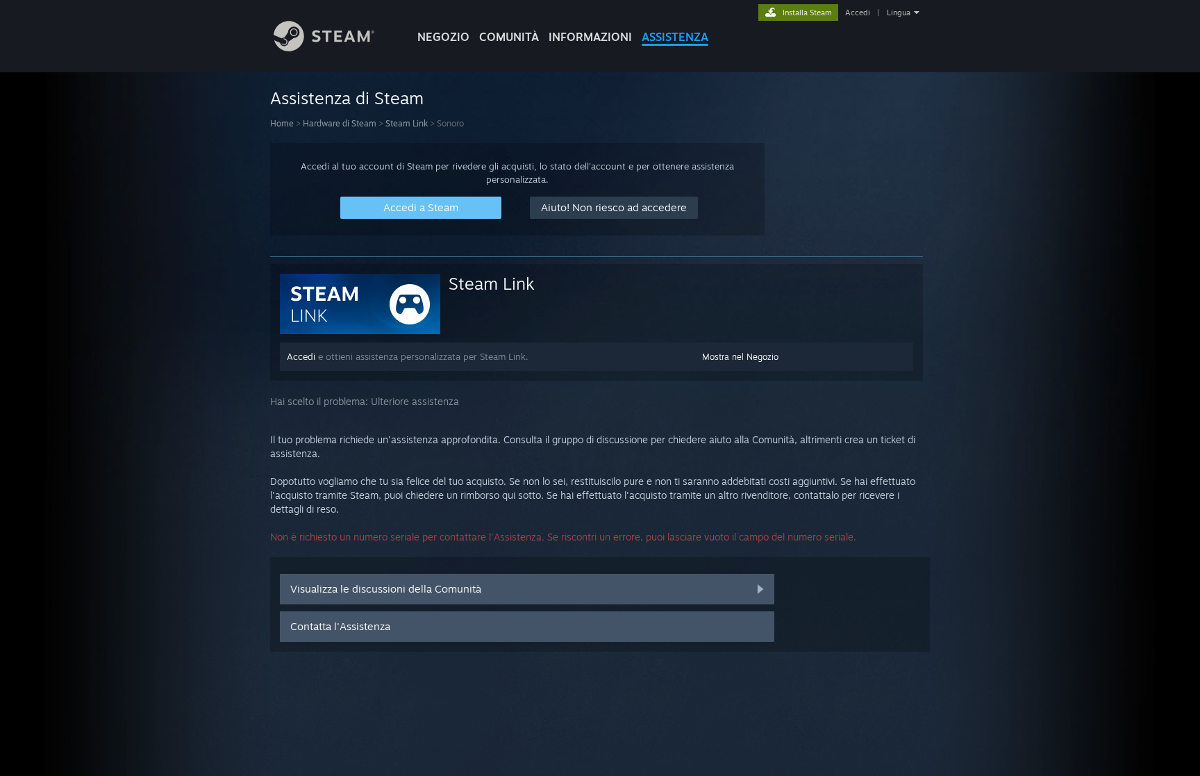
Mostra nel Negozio (740, 357)
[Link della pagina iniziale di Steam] (324, 47)
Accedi (857, 12)
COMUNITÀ (509, 37)
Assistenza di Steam (347, 98)
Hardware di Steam (339, 123)
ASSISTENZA (675, 37)
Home (282, 123)
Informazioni (590, 37)
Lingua (898, 12)
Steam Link (406, 123)
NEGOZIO (443, 37)
